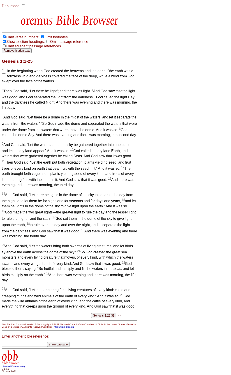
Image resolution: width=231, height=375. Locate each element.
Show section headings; (25, 42)
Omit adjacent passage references (33, 46)
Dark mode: (11, 6)
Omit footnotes (56, 37)
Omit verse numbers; (22, 37)
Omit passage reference (69, 42)
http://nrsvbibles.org (64, 327)
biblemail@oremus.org (13, 366)
